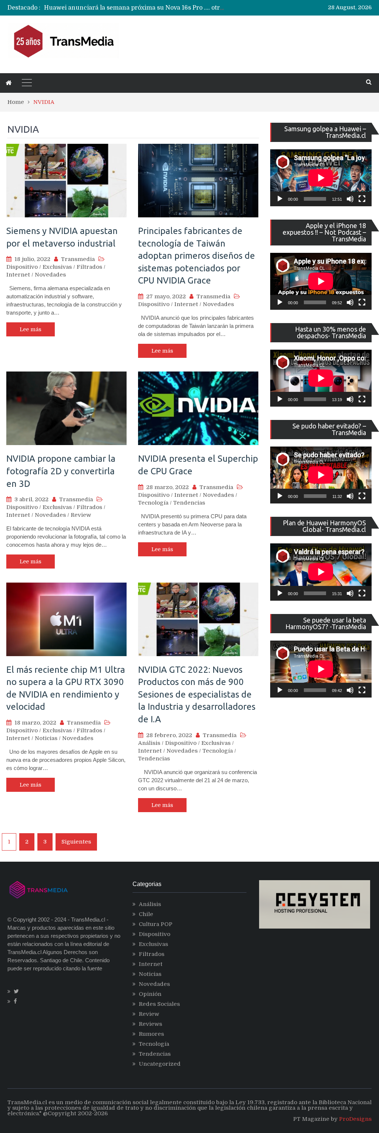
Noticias (46, 738)
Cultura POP (155, 924)
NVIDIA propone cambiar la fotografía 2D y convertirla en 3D (60, 471)
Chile (146, 914)
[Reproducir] (280, 199)
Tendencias (189, 502)
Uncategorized (160, 1064)
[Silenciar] (350, 199)
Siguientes (76, 841)
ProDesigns (355, 1119)
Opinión (150, 994)
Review (81, 515)
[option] (135, 8)
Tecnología (153, 502)
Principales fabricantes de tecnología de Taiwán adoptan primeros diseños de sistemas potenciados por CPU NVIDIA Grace (196, 255)
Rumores (151, 1034)
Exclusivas (57, 267)
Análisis (149, 743)
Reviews (150, 1024)
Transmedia (78, 259)
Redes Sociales (159, 1004)
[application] (321, 177)
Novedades (50, 274)
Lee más (30, 329)
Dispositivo (22, 267)
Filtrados (89, 267)
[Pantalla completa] (362, 199)
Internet (18, 274)
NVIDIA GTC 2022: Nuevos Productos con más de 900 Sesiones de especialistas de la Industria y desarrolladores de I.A (196, 694)
